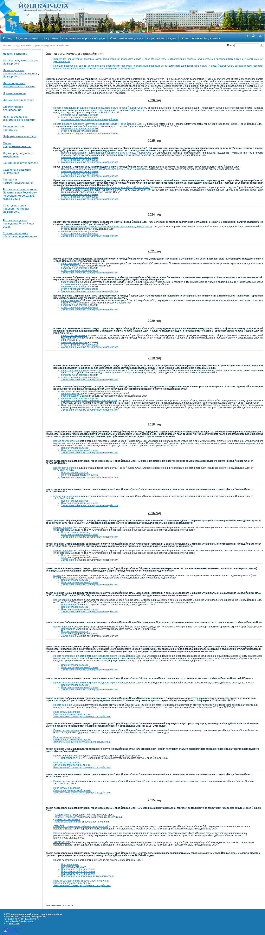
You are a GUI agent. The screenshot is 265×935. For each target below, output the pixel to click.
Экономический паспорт (18, 99)
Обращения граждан (162, 38)
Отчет (64, 557)
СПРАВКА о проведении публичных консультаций (80, 826)
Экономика (25, 45)
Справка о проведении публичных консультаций (89, 400)
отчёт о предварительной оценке (79, 117)
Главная (7, 45)
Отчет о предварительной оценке (80, 450)
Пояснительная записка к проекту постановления (81, 881)
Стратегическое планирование (13, 108)
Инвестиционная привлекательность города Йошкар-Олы (20, 73)
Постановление (70, 864)
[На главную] (12, 31)
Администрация (27, 38)
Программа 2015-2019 (73, 867)
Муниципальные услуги (126, 38)
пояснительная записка (74, 268)
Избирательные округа (19, 48)
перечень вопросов (71, 393)
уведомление (62, 815)
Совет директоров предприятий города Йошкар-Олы (16, 208)
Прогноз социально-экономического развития (19, 118)
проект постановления (74, 335)
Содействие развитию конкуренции (17, 171)
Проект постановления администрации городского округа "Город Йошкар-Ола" (106, 153)
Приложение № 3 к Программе (78, 874)
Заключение (67, 560)
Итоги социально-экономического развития (19, 85)
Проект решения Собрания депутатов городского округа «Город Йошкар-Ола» (97, 124)
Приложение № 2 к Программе (78, 871)
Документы (50, 38)
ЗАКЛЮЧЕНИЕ (61, 842)
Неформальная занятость (19, 136)
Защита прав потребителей (20, 162)
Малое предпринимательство (17, 145)
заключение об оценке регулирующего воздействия (89, 119)
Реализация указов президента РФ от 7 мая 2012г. (18, 223)
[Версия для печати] (253, 37)
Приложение (68, 604)
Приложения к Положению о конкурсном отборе (87, 876)
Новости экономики (15, 53)
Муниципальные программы (13, 128)
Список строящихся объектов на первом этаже (20, 235)
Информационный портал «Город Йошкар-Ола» (42, 10)
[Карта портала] (260, 37)
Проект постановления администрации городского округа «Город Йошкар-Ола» (98, 108)
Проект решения (62, 527)
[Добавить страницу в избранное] (247, 37)
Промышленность (14, 93)
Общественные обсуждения (200, 38)
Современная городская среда (84, 38)
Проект (57, 756)
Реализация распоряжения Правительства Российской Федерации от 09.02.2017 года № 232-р (20, 194)
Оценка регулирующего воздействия (18, 154)
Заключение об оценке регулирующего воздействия (89, 162)
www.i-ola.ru (14, 923)
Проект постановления (66, 730)
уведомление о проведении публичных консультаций (90, 391)
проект (57, 575)
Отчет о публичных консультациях (80, 405)
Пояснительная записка (74, 448)
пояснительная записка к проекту (79, 115)
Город (7, 38)
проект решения (70, 263)
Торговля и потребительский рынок (18, 181)
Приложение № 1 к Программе (78, 869)
